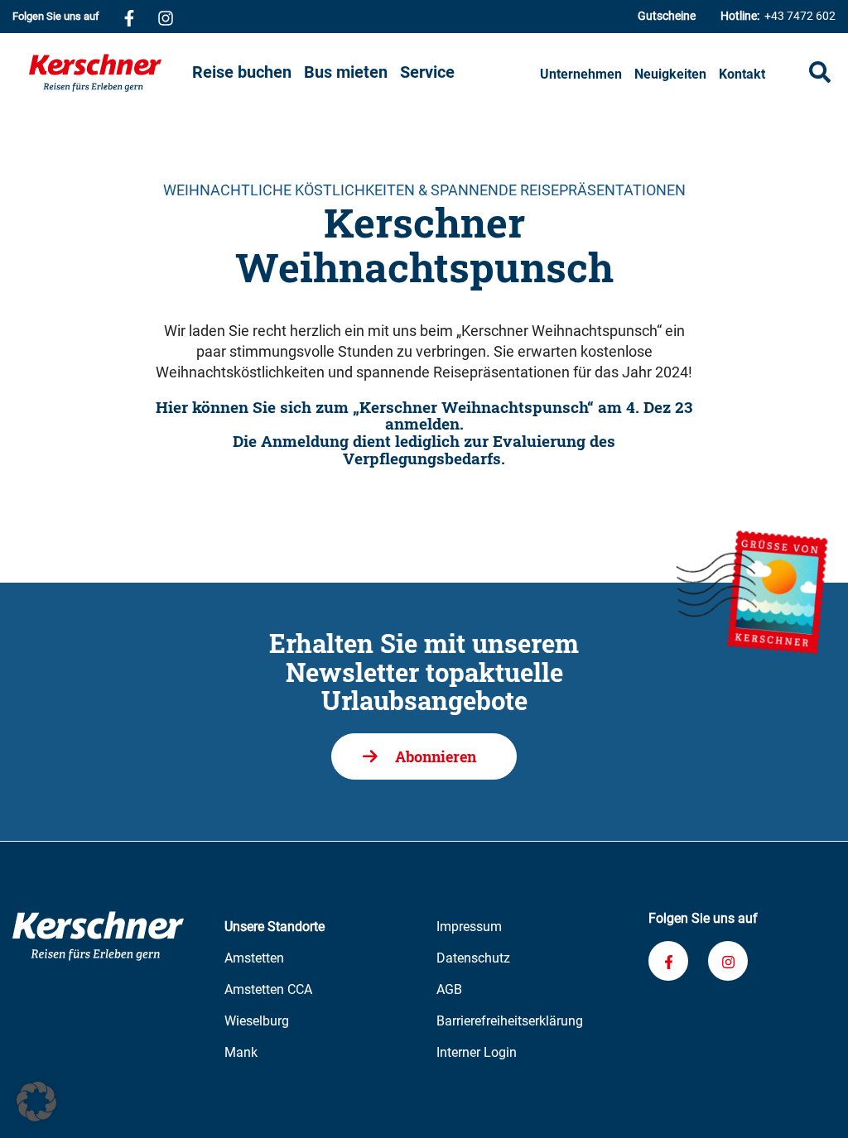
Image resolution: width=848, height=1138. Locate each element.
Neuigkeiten (670, 74)
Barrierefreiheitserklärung (509, 1021)
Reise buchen (242, 72)
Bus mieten (346, 72)
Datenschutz (473, 958)
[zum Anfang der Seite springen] (814, 1104)
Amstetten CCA (268, 989)
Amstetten (254, 958)
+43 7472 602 (778, 15)
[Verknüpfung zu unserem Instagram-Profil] (166, 16)
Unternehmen (581, 74)
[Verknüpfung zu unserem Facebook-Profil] (129, 16)
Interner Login (476, 1052)
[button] (36, 1101)
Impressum (469, 926)
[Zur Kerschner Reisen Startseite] (105, 73)
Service (427, 72)
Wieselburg (256, 1021)
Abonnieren (435, 756)
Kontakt (742, 74)
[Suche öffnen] (820, 72)
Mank (241, 1052)
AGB (449, 989)
